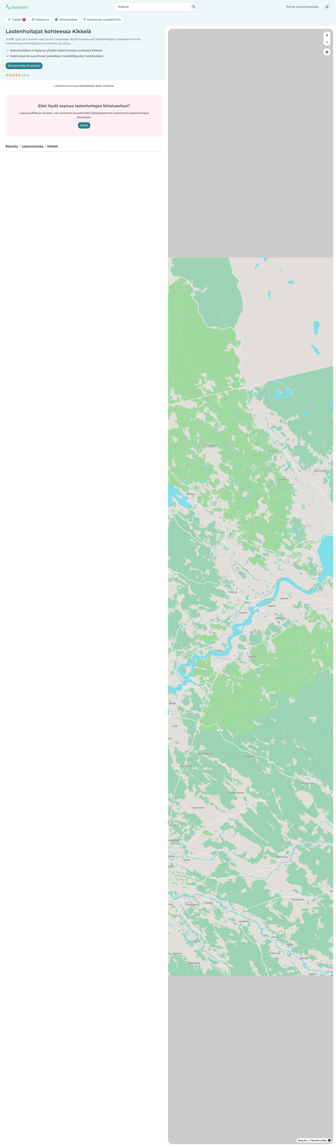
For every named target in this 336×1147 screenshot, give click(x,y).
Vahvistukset (68, 19)
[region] (250, 586)
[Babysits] (17, 7)
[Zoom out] (326, 42)
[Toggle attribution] (329, 1140)
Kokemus (42, 19)
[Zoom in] (326, 35)
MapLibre (302, 1140)
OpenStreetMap (319, 1140)
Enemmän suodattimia (103, 19)
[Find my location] (326, 51)
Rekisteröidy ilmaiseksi (24, 65)
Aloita (84, 125)
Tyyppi (17, 19)
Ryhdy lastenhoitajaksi (302, 6)
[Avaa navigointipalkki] (327, 7)
